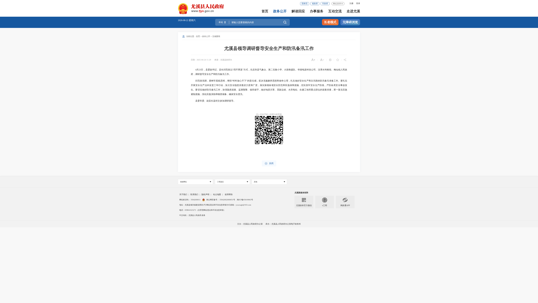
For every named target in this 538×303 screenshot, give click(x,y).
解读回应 (298, 11)
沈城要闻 (216, 36)
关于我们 (183, 194)
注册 (351, 3)
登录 (358, 3)
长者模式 (330, 22)
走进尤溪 (353, 11)
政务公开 (280, 11)
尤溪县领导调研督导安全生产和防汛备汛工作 (269, 48)
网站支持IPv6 (338, 4)
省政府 (315, 4)
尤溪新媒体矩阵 (301, 193)
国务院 (305, 4)
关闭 (269, 163)
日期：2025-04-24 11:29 (201, 60)
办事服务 (316, 11)
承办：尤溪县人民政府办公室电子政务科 (283, 224)
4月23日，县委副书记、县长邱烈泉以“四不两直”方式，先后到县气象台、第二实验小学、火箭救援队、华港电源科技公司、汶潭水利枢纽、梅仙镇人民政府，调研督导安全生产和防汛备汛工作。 (269, 71)
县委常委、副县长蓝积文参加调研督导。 (213, 101)
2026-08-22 (183, 20)
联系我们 (194, 194)
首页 (265, 11)
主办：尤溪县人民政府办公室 (250, 224)
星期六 (192, 20)
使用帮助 (229, 194)
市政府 (325, 4)
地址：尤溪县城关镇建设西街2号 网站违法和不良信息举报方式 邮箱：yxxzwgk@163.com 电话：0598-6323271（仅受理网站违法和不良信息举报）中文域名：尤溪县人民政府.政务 (215, 210)
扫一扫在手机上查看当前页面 (269, 114)
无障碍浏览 (350, 22)
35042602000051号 (228, 200)
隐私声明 (205, 194)
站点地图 (217, 194)
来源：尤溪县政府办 (223, 60)
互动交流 (335, 11)
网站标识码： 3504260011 (190, 200)
